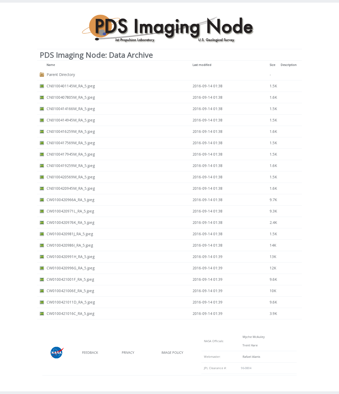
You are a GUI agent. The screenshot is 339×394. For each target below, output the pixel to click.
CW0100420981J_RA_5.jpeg (70, 233)
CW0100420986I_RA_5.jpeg (70, 245)
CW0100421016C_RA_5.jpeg (70, 313)
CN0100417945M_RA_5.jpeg (71, 154)
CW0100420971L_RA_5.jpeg (70, 211)
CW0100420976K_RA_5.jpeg (70, 222)
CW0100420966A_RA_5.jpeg (70, 199)
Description (289, 65)
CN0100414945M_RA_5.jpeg (71, 120)
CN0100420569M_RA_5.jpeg (71, 176)
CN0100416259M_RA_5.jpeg (71, 131)
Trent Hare (249, 345)
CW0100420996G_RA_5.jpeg (71, 267)
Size (272, 65)
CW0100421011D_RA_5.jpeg (71, 302)
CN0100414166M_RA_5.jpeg (71, 108)
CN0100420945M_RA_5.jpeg (71, 188)
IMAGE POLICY (172, 352)
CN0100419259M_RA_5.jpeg (71, 165)
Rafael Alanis (250, 357)
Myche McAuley (253, 337)
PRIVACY (128, 352)
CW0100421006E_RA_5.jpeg (70, 290)
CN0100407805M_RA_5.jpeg (71, 97)
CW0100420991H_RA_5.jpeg (71, 256)
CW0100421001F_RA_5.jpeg (70, 279)
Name (51, 65)
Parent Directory (61, 74)
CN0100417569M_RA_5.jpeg (71, 142)
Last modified (202, 65)
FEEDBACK (90, 352)
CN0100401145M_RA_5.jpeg (71, 85)
